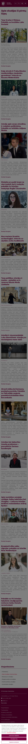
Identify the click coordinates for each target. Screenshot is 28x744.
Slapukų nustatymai (14, 742)
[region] (14, 733)
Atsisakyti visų (14, 738)
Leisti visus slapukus (14, 735)
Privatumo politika (11, 732)
